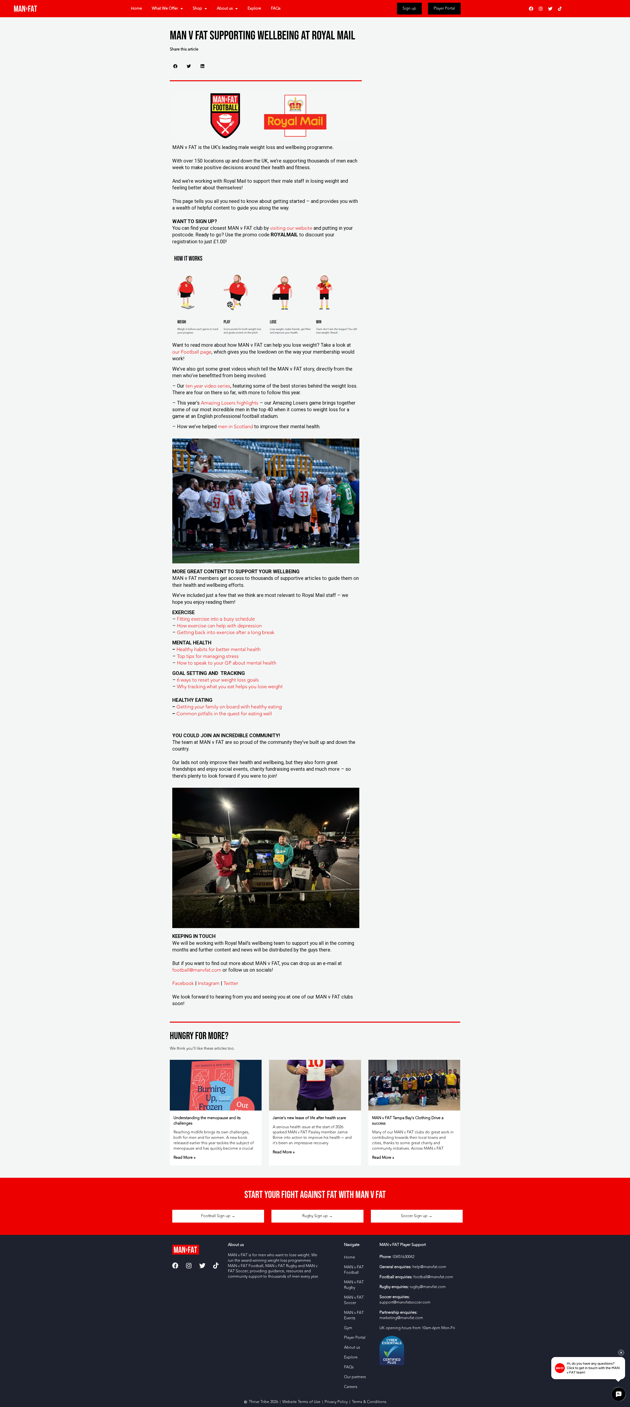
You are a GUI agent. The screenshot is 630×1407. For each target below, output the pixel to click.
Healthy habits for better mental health (218, 649)
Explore (254, 8)
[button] (175, 66)
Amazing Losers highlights (229, 403)
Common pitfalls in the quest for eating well (224, 714)
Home (136, 8)
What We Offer (165, 8)
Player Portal (354, 1338)
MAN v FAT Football (354, 1270)
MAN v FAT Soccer (354, 1300)
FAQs (276, 8)
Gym (348, 1328)
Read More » (184, 1158)
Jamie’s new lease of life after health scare (309, 1118)
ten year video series (208, 386)
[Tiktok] (559, 8)
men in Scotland (235, 426)
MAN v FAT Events (354, 1315)
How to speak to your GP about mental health (226, 663)
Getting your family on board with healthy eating (229, 707)
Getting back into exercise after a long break (225, 632)
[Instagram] (540, 8)
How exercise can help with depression (219, 626)
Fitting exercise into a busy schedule (216, 619)
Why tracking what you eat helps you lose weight (230, 686)
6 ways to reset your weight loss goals (218, 680)
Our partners (355, 1377)
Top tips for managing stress (208, 656)
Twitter (230, 983)
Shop (197, 8)
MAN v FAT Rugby (354, 1285)
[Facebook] (531, 8)
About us (225, 8)
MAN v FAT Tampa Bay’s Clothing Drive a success (407, 1120)
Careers (350, 1387)
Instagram (209, 983)
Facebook (183, 983)
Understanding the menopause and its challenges (207, 1120)
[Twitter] (550, 8)
